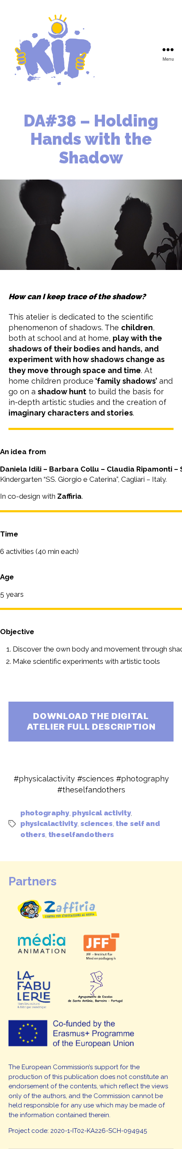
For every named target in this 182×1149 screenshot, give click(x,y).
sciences (96, 823)
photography (44, 813)
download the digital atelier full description (91, 721)
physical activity (101, 813)
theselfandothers (81, 834)
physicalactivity (48, 823)
